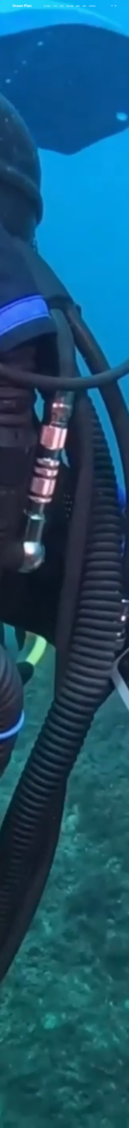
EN (112, 6)
